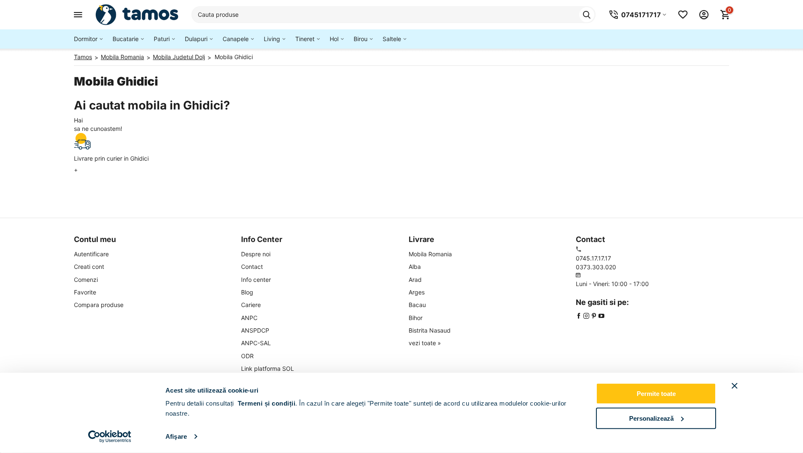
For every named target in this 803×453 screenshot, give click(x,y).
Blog (247, 292)
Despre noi (255, 254)
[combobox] (394, 14)
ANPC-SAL (256, 342)
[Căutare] (586, 14)
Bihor (415, 317)
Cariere (251, 304)
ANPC (249, 317)
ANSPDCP (255, 330)
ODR (247, 355)
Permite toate (656, 393)
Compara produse (98, 304)
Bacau (417, 304)
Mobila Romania (430, 254)
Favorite (85, 292)
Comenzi (86, 279)
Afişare (176, 436)
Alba (415, 266)
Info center (256, 279)
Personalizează (651, 418)
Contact (252, 266)
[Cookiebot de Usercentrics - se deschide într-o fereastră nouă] (110, 436)
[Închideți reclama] (734, 386)
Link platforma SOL (267, 368)
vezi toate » (425, 342)
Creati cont (89, 266)
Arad (415, 279)
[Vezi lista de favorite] (682, 14)
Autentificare (91, 254)
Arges (417, 292)
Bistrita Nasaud (430, 330)
